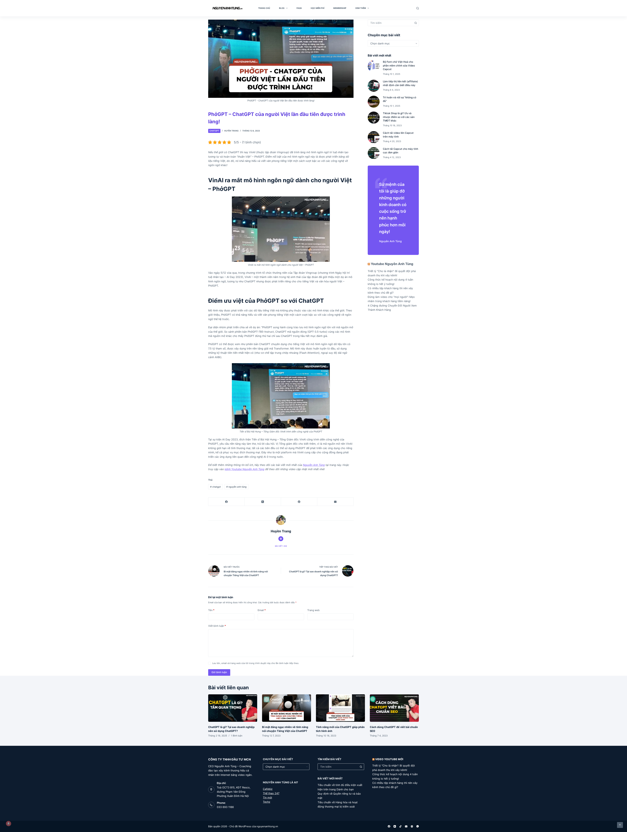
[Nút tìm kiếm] (415, 23)
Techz (266, 801)
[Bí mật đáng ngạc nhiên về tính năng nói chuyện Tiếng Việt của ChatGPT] (286, 708)
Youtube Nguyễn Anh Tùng (392, 264)
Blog (281, 8)
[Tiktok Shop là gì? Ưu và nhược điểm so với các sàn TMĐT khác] (374, 117)
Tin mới (267, 797)
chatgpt (215, 486)
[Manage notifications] (8, 823)
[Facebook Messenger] (417, 826)
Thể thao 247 (271, 793)
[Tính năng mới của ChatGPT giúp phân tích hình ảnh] (340, 708)
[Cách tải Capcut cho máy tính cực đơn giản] (374, 153)
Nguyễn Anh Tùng (314, 465)
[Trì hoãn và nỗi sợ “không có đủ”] (374, 102)
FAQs (299, 8)
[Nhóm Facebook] (412, 826)
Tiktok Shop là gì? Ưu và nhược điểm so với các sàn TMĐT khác (399, 117)
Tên (211, 610)
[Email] (335, 502)
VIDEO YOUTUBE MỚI (389, 759)
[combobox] (390, 23)
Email (262, 610)
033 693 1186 (225, 807)
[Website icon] (280, 538)
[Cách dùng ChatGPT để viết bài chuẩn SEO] (394, 708)
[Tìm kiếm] (417, 8)
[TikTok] (400, 826)
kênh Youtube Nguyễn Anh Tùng (244, 469)
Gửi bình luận (219, 672)
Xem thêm (360, 8)
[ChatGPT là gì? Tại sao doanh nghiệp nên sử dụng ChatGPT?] (232, 708)
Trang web (313, 610)
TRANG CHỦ (264, 8)
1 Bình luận (236, 735)
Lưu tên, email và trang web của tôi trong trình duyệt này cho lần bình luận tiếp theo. (255, 663)
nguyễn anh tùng (236, 486)
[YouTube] (395, 826)
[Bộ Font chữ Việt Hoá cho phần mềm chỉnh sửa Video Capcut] (374, 66)
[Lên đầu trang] (620, 825)
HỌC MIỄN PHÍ (317, 8)
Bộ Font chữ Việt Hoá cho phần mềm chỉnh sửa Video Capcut (399, 65)
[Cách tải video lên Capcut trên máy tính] (374, 137)
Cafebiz (268, 789)
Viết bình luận (217, 625)
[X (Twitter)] (263, 502)
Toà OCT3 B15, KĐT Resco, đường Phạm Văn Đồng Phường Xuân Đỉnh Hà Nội (233, 792)
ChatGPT (214, 130)
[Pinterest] (299, 502)
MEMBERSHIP (339, 8)
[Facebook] (226, 502)
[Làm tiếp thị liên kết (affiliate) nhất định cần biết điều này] (374, 86)
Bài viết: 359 (281, 546)
